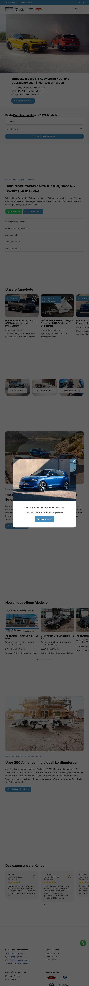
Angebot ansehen (44, 519)
